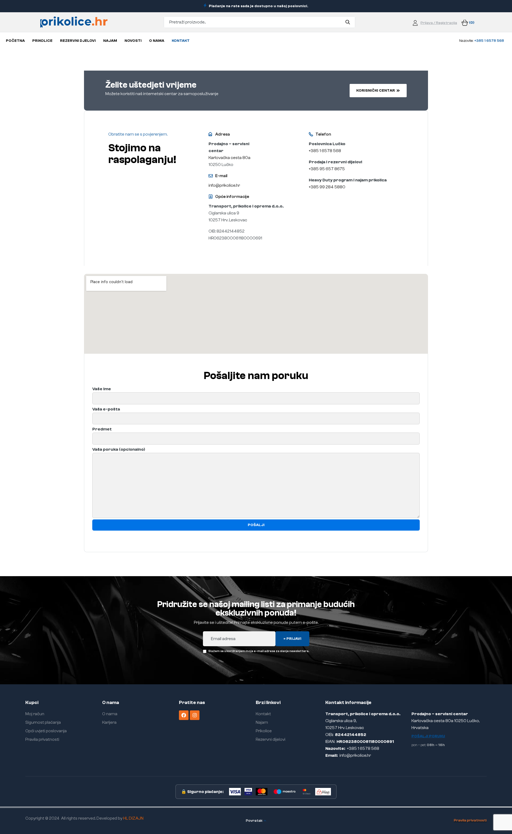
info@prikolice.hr (224, 185)
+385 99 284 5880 (327, 187)
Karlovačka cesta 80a (229, 157)
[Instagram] (194, 715)
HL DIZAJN (133, 818)
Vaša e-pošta (106, 409)
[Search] (348, 22)
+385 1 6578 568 (325, 150)
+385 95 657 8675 (327, 168)
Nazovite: (481, 41)
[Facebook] (184, 715)
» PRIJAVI (292, 639)
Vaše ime (101, 389)
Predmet (102, 429)
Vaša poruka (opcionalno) (118, 449)
